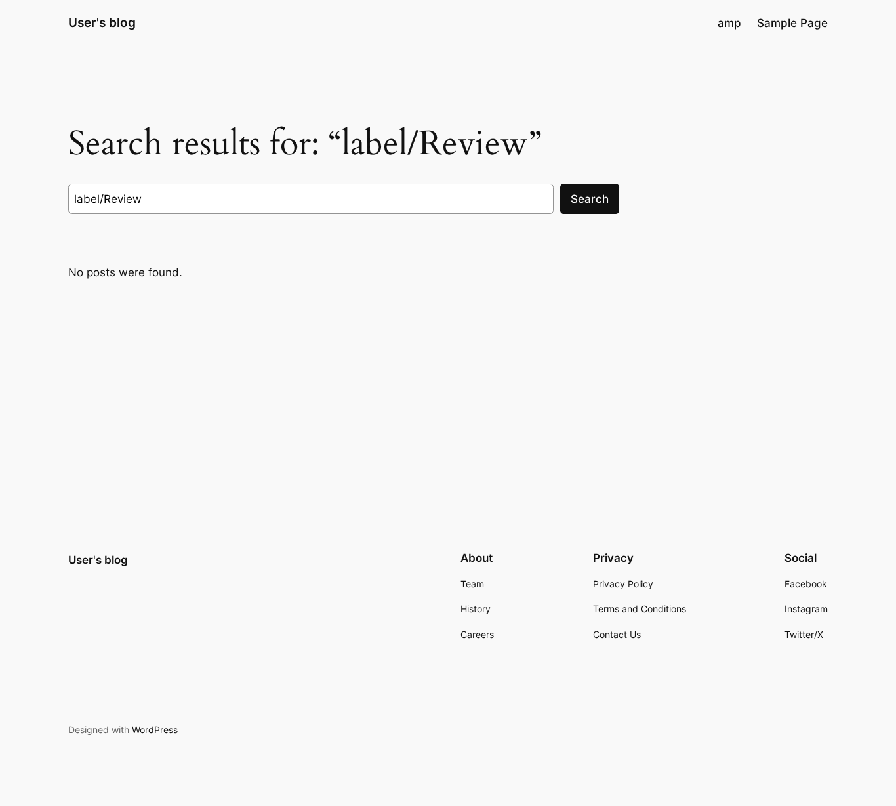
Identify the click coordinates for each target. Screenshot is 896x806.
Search (590, 198)
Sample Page (792, 23)
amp (729, 23)
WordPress (155, 729)
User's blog (102, 22)
